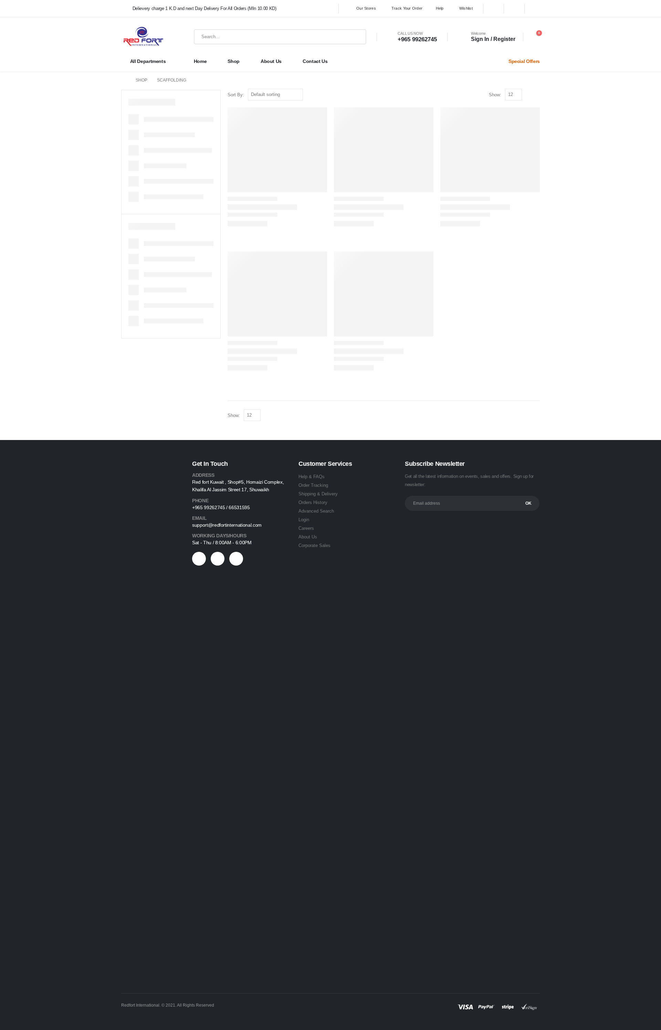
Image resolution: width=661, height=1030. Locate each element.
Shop (234, 61)
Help (440, 8)
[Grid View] (528, 95)
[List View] (536, 95)
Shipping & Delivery (318, 493)
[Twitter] (514, 8)
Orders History (312, 502)
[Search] (357, 37)
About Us (307, 536)
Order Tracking (313, 485)
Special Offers (524, 61)
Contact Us (315, 61)
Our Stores (366, 8)
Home (200, 61)
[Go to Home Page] (123, 80)
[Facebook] (494, 8)
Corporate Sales (314, 545)
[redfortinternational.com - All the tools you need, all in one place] (143, 36)
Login (303, 519)
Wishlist (466, 8)
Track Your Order (406, 8)
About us (271, 61)
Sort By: (236, 94)
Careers (306, 528)
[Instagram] (535, 8)
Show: (495, 94)
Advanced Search (316, 511)
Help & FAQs (311, 476)
